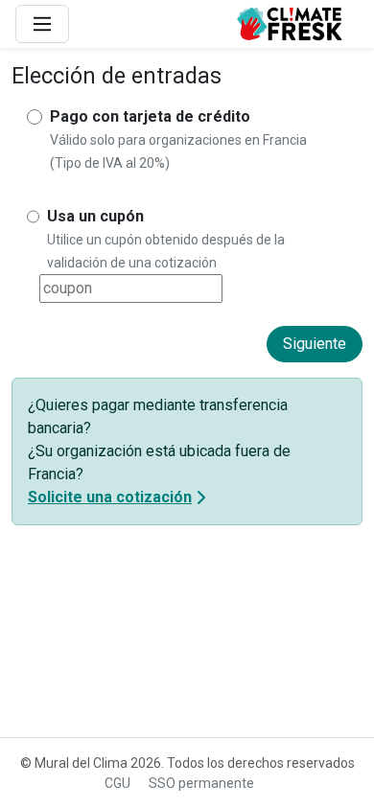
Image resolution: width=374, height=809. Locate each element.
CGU (117, 783)
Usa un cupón (95, 216)
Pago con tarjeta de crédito (150, 116)
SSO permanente (201, 783)
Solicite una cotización (110, 497)
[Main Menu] (42, 24)
